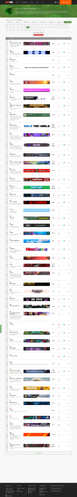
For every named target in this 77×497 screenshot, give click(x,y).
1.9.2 (55, 27)
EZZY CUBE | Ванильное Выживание (15, 313)
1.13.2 (17, 27)
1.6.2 (67, 27)
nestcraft (12, 217)
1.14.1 (11, 27)
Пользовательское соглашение (42, 489)
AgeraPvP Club (13, 194)
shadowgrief (12, 59)
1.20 (43, 22)
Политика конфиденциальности (43, 491)
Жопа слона (12, 178)
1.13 (24, 27)
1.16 (26, 22)
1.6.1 (7, 29)
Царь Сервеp (13, 283)
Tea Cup (11, 209)
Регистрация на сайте (9, 492)
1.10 (45, 27)
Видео (42, 2)
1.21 (18, 22)
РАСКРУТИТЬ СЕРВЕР (65, 2)
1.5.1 (16, 29)
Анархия (12, 340)
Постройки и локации (21, 488)
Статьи (18, 489)
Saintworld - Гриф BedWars (16, 378)
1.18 (42, 24)
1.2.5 (37, 29)
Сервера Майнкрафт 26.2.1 (56, 488)
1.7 (35, 22)
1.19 (32, 24)
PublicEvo (12, 66)
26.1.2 (7, 24)
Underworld (12, 298)
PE (17, 2)
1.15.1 (56, 24)
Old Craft (12, 89)
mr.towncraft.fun (13, 355)
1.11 (35, 27)
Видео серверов (20, 491)
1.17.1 (46, 24)
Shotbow (12, 224)
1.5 (19, 29)
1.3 (34, 29)
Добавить (31, 2)
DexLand (11, 324)
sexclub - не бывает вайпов (16, 162)
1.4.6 (25, 29)
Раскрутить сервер (9, 488)
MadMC (11, 144)
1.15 (59, 24)
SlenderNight (12, 347)
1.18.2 (35, 24)
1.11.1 (32, 27)
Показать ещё (38, 453)
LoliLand (11, 423)
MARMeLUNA (12, 154)
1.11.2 (28, 27)
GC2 (10, 416)
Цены (40, 493)
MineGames (12, 248)
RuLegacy (12, 51)
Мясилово (12, 433)
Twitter (30, 492)
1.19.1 (28, 24)
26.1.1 (11, 24)
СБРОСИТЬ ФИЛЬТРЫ (38, 34)
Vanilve (11, 272)
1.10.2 (38, 27)
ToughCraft (12, 186)
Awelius (11, 232)
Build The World (13, 125)
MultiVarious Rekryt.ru (14, 305)
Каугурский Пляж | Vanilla (15, 42)
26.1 (14, 24)
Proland (11, 409)
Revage (11, 257)
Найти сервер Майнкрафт (10, 491)
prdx (11, 134)
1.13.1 (21, 27)
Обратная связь (42, 494)
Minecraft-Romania (14, 332)
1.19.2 (25, 24)
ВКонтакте (31, 491)
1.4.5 (28, 29)
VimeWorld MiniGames (14, 240)
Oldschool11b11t (13, 402)
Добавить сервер (9, 489)
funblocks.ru (12, 74)
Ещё (67, 22)
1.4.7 (22, 29)
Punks (11, 264)
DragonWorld (13, 395)
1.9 (61, 27)
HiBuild (11, 362)
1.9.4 (48, 27)
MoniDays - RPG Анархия (15, 370)
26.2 (9, 22)
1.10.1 (42, 27)
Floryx (11, 290)
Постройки (23, 2)
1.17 (49, 24)
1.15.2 (52, 24)
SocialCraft (12, 97)
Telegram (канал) (32, 489)
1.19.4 (17, 24)
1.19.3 (21, 24)
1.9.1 (58, 27)
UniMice (11, 81)
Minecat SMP (12, 169)
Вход (58, 2)
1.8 (51, 22)
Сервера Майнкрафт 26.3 (56, 490)
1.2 (40, 29)
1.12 (59, 22)
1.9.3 (52, 27)
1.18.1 (39, 24)
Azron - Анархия (13, 201)
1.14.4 (63, 24)
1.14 (14, 27)
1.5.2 (13, 29)
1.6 (9, 29)
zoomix (11, 387)
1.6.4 (64, 27)
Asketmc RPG (12, 114)
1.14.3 (67, 24)
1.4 (31, 29)
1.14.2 (7, 27)
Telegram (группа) (32, 488)
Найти (37, 2)
